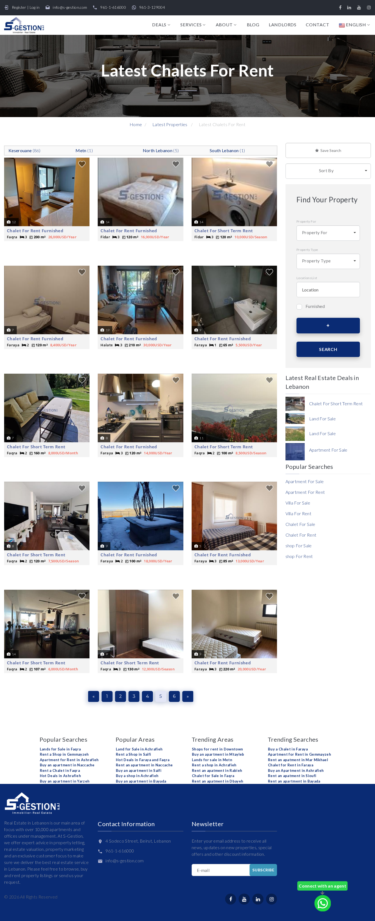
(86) (25, 150)
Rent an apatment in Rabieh (217, 770)
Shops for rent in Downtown (217, 749)
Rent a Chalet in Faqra (60, 770)
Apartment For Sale (305, 481)
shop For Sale (299, 545)
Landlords (282, 24)
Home (136, 124)
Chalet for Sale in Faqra (213, 775)
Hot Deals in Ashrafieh (60, 775)
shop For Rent (299, 556)
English (355, 24)
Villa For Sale (298, 502)
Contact (317, 24)
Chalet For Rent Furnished (35, 230)
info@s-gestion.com (70, 7)
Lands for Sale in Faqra (60, 749)
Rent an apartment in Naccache (144, 765)
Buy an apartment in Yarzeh (64, 781)
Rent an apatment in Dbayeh (217, 781)
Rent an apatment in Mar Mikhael (298, 760)
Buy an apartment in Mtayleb (218, 754)
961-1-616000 (113, 7)
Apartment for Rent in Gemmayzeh (299, 754)
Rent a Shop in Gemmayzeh (64, 754)
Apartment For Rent (305, 492)
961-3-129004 (152, 7)
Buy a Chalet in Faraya (288, 749)
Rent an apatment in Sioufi (292, 775)
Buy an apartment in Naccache (67, 765)
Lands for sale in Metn (212, 760)
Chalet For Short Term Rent (223, 230)
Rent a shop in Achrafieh (214, 765)
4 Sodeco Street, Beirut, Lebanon (138, 840)
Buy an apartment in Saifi (138, 770)
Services (191, 24)
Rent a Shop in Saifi (133, 754)
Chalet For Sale (300, 524)
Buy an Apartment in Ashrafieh (296, 770)
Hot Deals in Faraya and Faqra (142, 760)
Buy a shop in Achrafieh (137, 775)
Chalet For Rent (301, 534)
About (224, 24)
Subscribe (263, 870)
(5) (161, 150)
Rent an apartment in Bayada (294, 781)
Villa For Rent (298, 513)
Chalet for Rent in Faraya (290, 765)
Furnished (315, 306)
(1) (84, 150)
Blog (253, 24)
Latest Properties (169, 124)
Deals (159, 24)
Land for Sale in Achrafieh (139, 749)
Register (19, 7)
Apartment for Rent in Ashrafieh (69, 760)
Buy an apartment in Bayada (141, 781)
